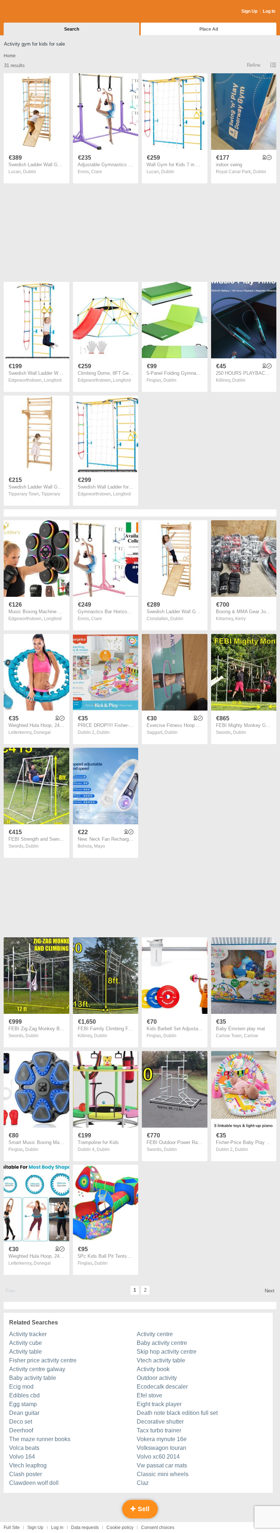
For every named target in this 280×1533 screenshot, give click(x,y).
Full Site (12, 1527)
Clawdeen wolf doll (34, 1483)
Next (270, 1290)
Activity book (153, 1369)
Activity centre (155, 1334)
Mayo (99, 846)
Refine (253, 65)
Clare (96, 171)
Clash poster (25, 1474)
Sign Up (249, 11)
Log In (269, 11)
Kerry (240, 618)
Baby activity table (32, 1378)
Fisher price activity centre (43, 1360)
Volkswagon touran (161, 1448)
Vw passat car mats (162, 1465)
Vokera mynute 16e (162, 1439)
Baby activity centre (162, 1343)
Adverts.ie (32, 12)
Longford (53, 380)
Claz (143, 1483)
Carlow (251, 1035)
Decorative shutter (160, 1422)
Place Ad (208, 29)
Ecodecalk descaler (162, 1387)
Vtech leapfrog (28, 1465)
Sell (142, 1509)
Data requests (85, 1527)
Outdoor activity (157, 1378)
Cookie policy (119, 1527)
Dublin (29, 171)
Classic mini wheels (162, 1474)
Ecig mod (21, 1387)
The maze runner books (39, 1439)
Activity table (25, 1352)
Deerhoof (21, 1430)
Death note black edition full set (177, 1413)
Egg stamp (23, 1404)
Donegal (42, 732)
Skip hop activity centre (167, 1352)
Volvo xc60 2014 (158, 1457)
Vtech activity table (161, 1360)
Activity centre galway (37, 1369)
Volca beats (24, 1448)
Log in (57, 1527)
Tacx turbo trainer (159, 1430)
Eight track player (159, 1404)
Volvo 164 (22, 1457)
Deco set (20, 1422)
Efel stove (149, 1395)
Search (71, 29)
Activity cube (25, 1343)
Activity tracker (28, 1334)
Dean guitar (24, 1413)
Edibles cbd (24, 1395)
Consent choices (157, 1527)
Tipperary (50, 494)
